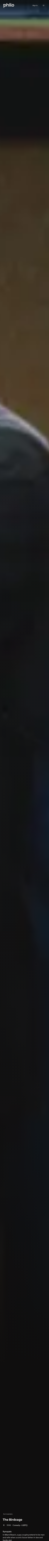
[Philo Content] (43, 5)
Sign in (35, 5)
